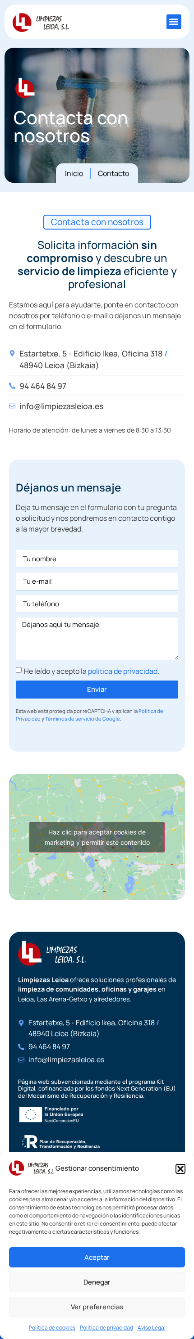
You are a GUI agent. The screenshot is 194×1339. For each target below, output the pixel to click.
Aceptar (97, 1257)
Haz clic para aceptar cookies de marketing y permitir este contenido (97, 837)
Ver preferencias (97, 1307)
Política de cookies (52, 1327)
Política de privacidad (106, 1327)
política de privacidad (122, 671)
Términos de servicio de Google (82, 718)
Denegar (97, 1282)
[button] (180, 1168)
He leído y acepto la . (91, 671)
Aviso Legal (152, 1327)
